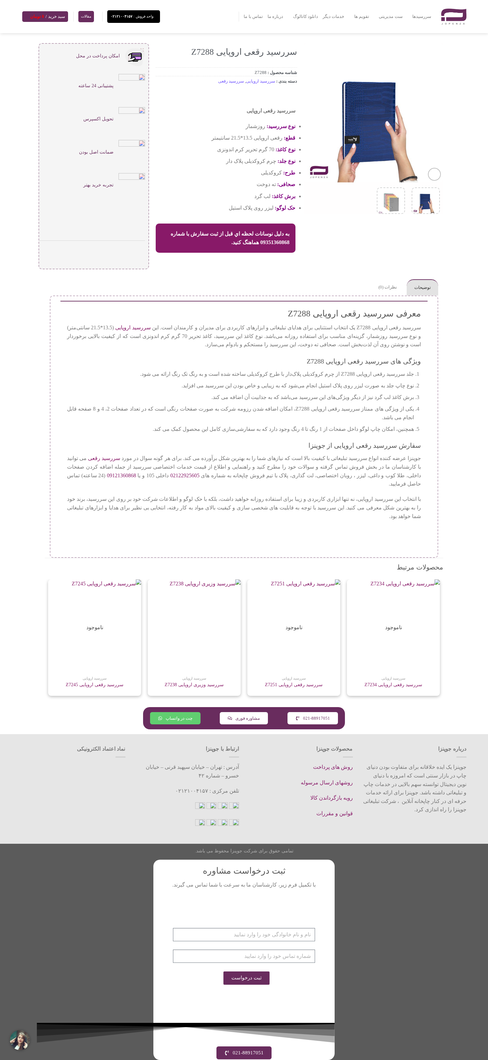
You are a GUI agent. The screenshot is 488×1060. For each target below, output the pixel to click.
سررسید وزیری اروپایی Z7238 (194, 684)
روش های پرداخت (333, 767)
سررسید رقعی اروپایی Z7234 (393, 684)
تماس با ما (253, 16)
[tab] (422, 287)
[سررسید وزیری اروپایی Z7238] (194, 625)
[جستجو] (231, 16)
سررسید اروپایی (260, 81)
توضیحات (422, 287)
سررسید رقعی (231, 81)
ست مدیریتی (390, 16)
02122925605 (185, 475)
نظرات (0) (387, 287)
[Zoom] (434, 174)
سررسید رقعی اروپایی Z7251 (294, 684)
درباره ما (275, 16)
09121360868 (121, 475)
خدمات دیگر (333, 16)
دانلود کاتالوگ (305, 16)
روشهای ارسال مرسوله (327, 782)
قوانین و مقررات (334, 813)
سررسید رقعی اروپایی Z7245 (94, 684)
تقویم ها (361, 16)
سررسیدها (421, 16)
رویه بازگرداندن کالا (331, 798)
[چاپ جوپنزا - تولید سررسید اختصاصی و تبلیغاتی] (453, 16)
